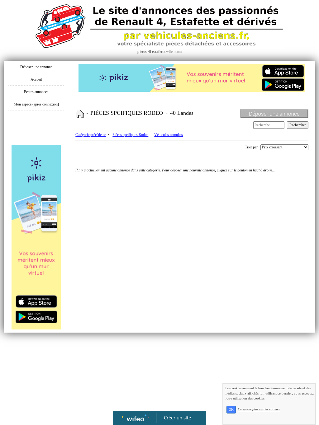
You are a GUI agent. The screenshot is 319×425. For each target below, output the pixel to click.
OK (231, 409)
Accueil (36, 79)
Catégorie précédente (90, 135)
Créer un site (177, 417)
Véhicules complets (168, 135)
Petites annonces (36, 92)
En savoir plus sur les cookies (259, 409)
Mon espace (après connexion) (36, 104)
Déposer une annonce (36, 67)
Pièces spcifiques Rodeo (130, 135)
